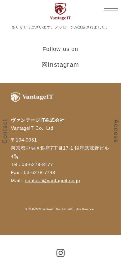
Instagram (63, 64)
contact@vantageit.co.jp (52, 180)
